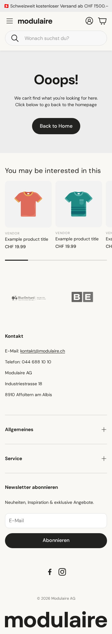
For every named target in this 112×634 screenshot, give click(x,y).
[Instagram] (62, 572)
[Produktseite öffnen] (28, 204)
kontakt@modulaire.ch (42, 351)
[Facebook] (50, 572)
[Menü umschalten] (9, 21)
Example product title (26, 239)
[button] (56, 38)
